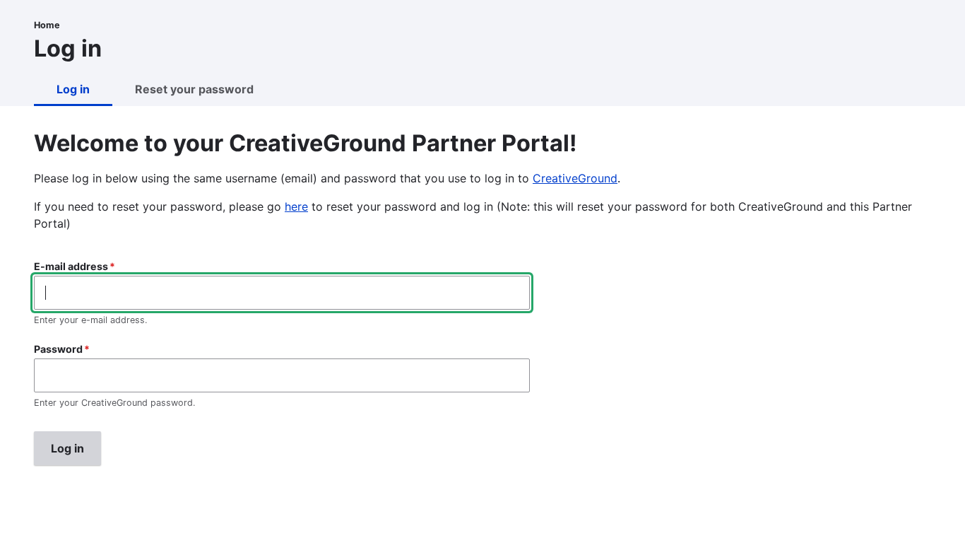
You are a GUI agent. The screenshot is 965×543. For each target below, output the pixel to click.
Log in (73, 89)
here (296, 206)
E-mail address (71, 266)
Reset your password (194, 89)
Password (58, 349)
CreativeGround (575, 178)
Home (47, 25)
